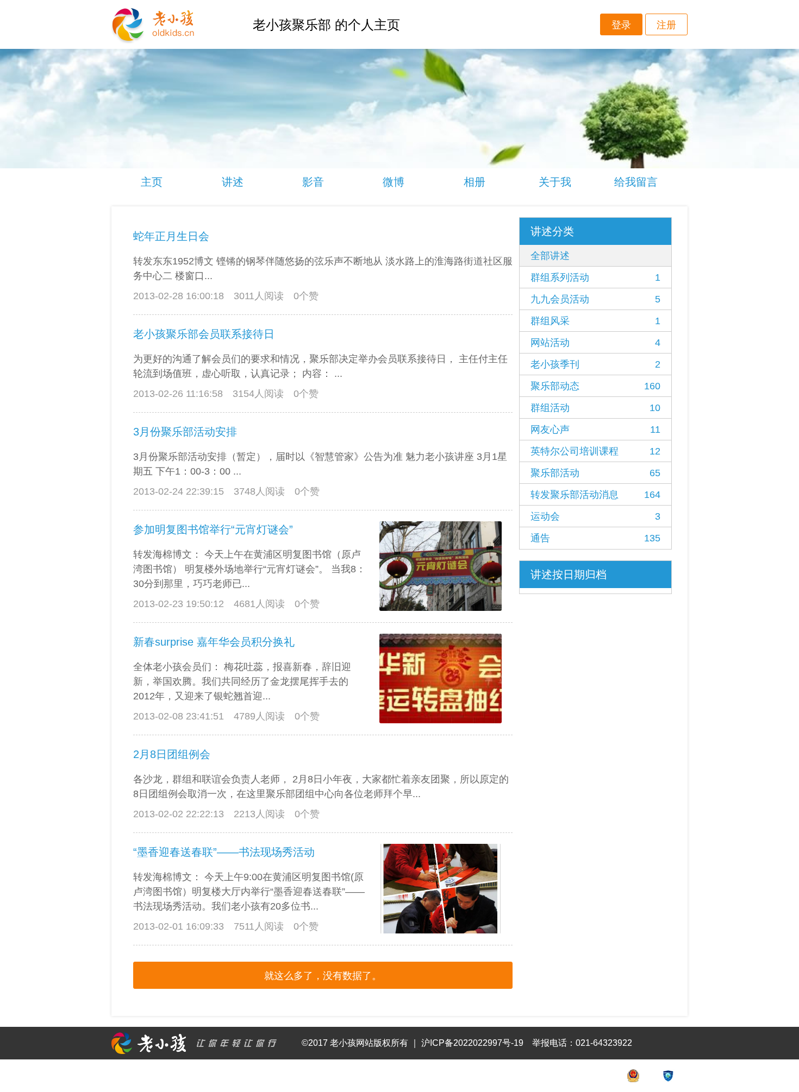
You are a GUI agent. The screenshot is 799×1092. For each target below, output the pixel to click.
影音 (313, 182)
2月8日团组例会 (171, 754)
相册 (474, 182)
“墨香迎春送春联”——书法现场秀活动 (224, 852)
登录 (621, 25)
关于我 (555, 182)
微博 (393, 182)
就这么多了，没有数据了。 (323, 975)
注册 (666, 25)
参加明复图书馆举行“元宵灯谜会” (213, 529)
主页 (152, 182)
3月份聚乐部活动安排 (185, 432)
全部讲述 (550, 255)
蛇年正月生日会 (171, 236)
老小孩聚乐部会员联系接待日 (203, 334)
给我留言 (636, 182)
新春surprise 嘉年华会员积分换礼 (214, 642)
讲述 (233, 182)
